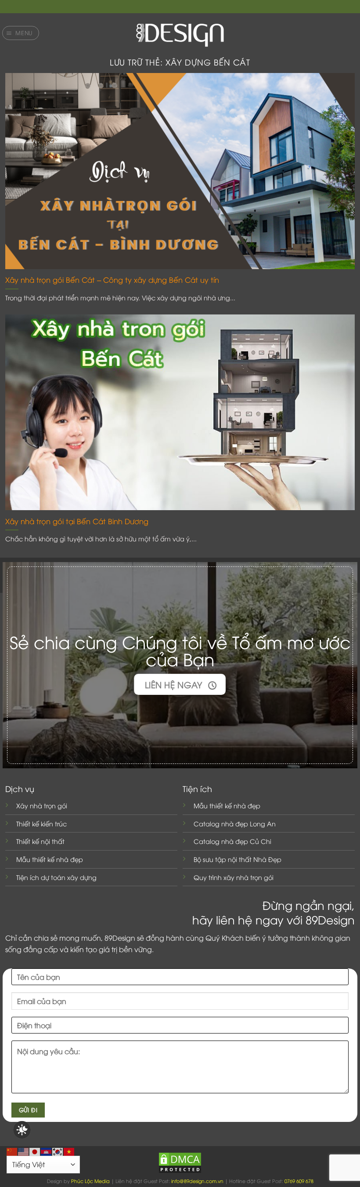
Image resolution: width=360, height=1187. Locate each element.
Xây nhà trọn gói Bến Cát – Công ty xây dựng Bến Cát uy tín (112, 280)
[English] (23, 1150)
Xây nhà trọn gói (41, 805)
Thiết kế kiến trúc (41, 823)
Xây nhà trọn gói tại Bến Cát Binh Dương (76, 521)
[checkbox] (22, 1130)
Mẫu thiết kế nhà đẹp (49, 859)
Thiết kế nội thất (40, 841)
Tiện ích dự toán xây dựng (56, 877)
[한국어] (58, 1150)
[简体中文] (12, 1150)
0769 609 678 (298, 1180)
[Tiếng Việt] (69, 1150)
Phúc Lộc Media (90, 1180)
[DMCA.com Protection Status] (180, 1161)
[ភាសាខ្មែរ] (46, 1150)
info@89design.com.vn (197, 1180)
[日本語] (35, 1150)
